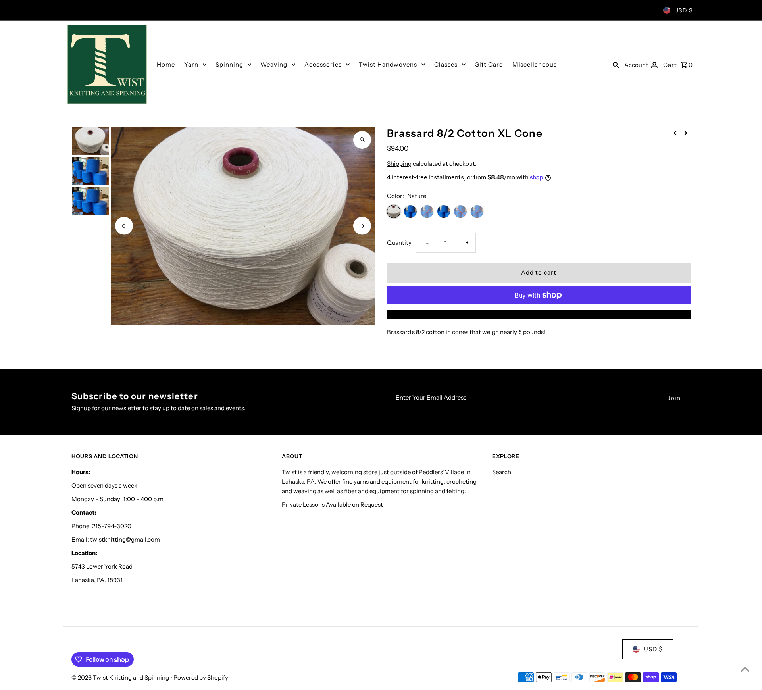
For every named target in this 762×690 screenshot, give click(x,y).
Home (166, 64)
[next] (686, 132)
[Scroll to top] (745, 669)
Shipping (399, 163)
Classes (446, 64)
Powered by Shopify (200, 677)
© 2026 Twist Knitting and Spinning (120, 677)
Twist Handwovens (388, 64)
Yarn (191, 64)
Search (501, 472)
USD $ (683, 10)
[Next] (362, 226)
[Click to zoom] (362, 140)
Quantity (399, 242)
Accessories (323, 64)
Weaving (273, 64)
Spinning (229, 64)
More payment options (539, 314)
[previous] (675, 132)
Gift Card (489, 64)
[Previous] (124, 226)
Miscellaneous (534, 64)
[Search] (616, 64)
